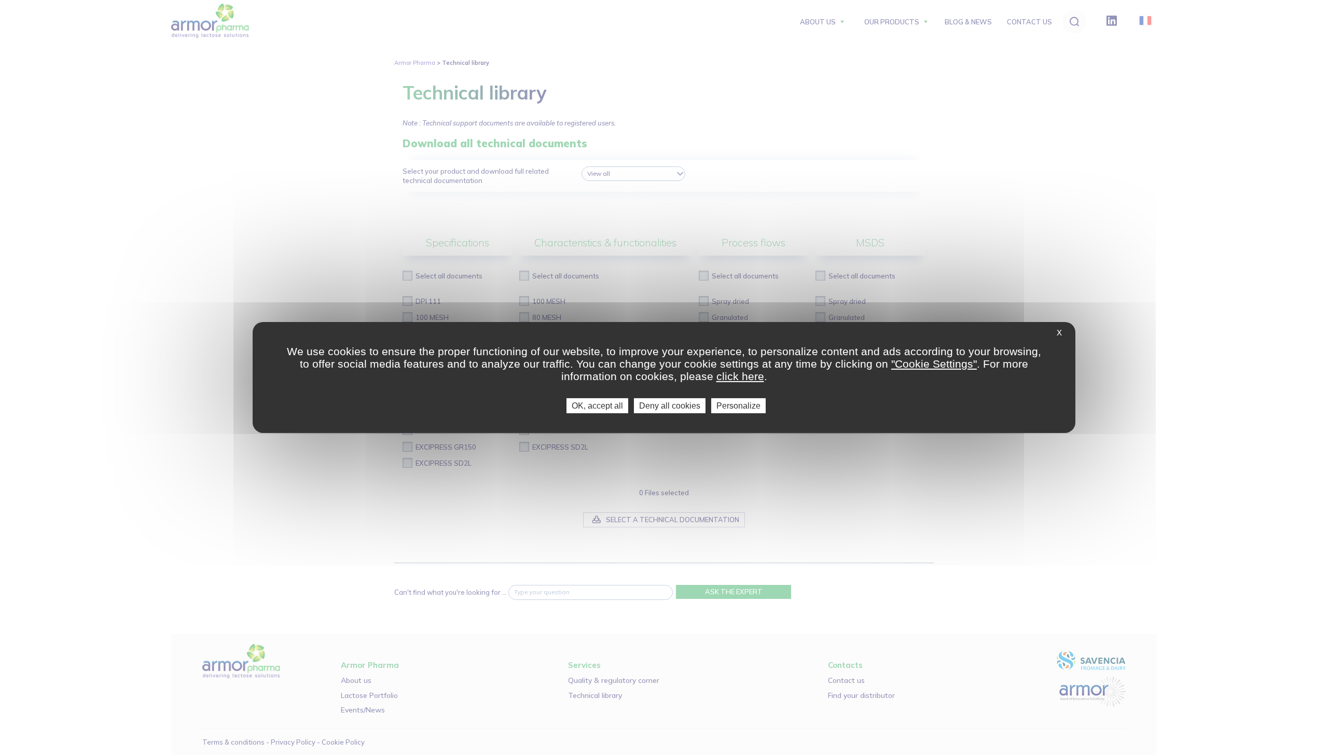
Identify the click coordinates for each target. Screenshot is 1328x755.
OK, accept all (597, 405)
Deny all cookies (669, 405)
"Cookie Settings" (934, 364)
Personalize (738, 405)
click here (740, 376)
